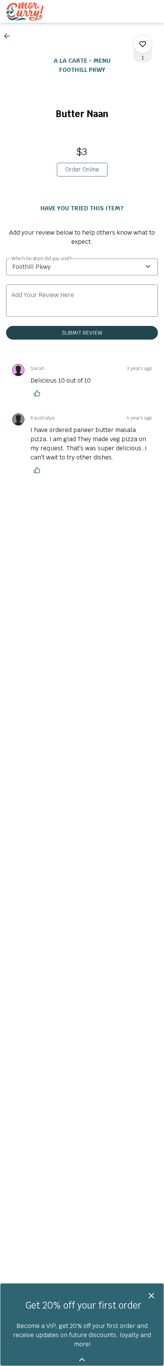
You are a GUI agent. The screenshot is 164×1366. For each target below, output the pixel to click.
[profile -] (134, 11)
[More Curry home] (40, 11)
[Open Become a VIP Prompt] (82, 1359)
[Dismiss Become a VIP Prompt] (151, 1296)
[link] (82, 169)
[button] (9, 36)
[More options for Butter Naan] (142, 44)
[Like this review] (39, 393)
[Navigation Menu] (153, 11)
